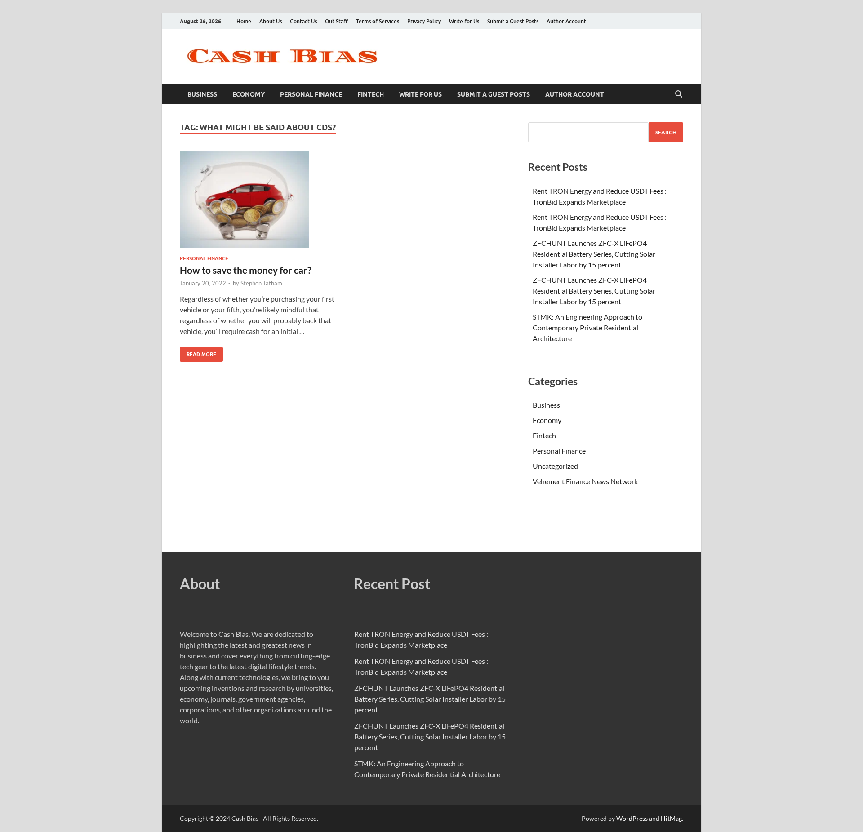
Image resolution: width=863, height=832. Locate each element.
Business (202, 94)
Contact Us (303, 21)
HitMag (671, 818)
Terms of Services (377, 21)
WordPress (632, 818)
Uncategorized (555, 466)
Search (665, 132)
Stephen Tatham (261, 283)
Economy (248, 94)
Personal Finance (311, 94)
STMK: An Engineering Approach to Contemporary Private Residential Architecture (587, 327)
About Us (270, 21)
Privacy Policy (424, 21)
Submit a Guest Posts (512, 21)
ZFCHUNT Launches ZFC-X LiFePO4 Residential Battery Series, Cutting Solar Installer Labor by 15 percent (594, 254)
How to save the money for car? (245, 270)
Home (243, 21)
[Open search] (678, 94)
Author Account (566, 21)
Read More (198, 352)
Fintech (370, 94)
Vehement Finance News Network (585, 481)
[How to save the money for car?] (258, 199)
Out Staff (336, 21)
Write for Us (464, 21)
